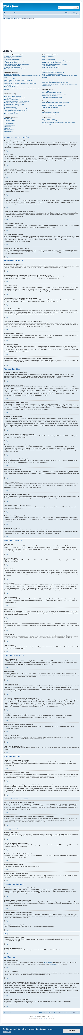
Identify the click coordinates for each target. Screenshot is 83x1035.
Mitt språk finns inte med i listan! (11, 81)
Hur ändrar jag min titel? (9, 86)
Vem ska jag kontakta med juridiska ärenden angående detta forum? (59, 122)
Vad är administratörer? (48, 56)
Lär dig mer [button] (7, 1032)
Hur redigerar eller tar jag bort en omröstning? (15, 102)
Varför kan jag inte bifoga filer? (11, 105)
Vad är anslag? (7, 126)
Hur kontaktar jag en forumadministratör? (52, 124)
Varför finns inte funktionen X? (49, 120)
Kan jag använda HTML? (10, 120)
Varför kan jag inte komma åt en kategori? (14, 104)
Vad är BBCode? (8, 118)
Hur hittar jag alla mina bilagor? (49, 114)
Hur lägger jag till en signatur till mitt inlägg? (14, 98)
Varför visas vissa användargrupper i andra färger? (54, 64)
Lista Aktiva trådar (18, 18)
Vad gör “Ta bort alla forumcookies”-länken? (14, 68)
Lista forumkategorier (8, 18)
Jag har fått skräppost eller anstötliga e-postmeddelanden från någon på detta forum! (59, 76)
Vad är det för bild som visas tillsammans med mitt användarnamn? (20, 83)
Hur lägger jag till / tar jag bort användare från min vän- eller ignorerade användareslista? (59, 84)
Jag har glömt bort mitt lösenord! (12, 65)
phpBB (35, 1016)
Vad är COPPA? (8, 58)
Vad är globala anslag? (9, 125)
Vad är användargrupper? (48, 59)
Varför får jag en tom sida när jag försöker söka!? (54, 94)
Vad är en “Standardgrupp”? (49, 65)
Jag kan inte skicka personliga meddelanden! (53, 72)
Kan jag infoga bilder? (9, 123)
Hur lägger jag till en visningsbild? (12, 85)
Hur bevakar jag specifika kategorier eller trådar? (54, 104)
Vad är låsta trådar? (8, 129)
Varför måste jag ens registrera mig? (13, 56)
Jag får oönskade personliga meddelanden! (52, 74)
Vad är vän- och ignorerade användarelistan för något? (55, 82)
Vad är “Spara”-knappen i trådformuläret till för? (15, 110)
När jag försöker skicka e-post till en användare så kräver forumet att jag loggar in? (21, 88)
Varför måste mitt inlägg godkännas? (13, 112)
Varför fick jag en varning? (10, 107)
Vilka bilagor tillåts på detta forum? (50, 112)
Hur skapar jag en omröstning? (11, 99)
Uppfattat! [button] (71, 1030)
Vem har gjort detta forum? (48, 119)
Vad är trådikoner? (8, 131)
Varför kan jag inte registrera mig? (12, 59)
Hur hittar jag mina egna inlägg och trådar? (52, 97)
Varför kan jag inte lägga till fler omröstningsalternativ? (17, 101)
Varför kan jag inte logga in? (10, 62)
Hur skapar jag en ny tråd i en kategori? (13, 95)
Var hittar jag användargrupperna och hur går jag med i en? (56, 61)
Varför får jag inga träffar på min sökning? (52, 92)
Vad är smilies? (7, 122)
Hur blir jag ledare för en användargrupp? (52, 62)
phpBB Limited (48, 962)
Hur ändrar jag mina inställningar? (12, 74)
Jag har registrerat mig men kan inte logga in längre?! (17, 64)
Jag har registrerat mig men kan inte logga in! (15, 61)
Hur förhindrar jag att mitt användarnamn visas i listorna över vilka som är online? (22, 76)
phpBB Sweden (43, 1018)
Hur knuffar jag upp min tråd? (11, 113)
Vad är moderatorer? (47, 58)
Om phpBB (53, 964)
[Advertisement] (41, 34)
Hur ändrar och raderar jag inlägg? (12, 96)
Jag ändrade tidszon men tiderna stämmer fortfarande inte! (18, 80)
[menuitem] (15, 13)
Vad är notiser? (7, 128)
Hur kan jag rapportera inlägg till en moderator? (15, 108)
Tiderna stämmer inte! (9, 78)
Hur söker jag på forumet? (48, 91)
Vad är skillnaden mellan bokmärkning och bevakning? (55, 102)
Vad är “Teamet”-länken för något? (50, 67)
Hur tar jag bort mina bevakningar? (50, 107)
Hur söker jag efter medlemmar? (50, 95)
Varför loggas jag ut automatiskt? (12, 67)
